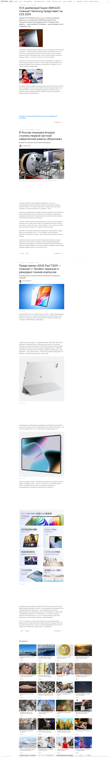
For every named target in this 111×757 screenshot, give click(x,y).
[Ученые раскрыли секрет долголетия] (64, 671)
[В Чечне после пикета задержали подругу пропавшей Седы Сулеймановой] (27, 671)
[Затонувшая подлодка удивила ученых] (64, 708)
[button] (31, 38)
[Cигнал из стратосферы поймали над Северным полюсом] (27, 745)
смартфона (37, 624)
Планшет (21, 621)
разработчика (43, 247)
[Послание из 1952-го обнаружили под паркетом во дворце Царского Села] (83, 671)
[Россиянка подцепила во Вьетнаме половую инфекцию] (46, 671)
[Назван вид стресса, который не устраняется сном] (46, 745)
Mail (2, 756)
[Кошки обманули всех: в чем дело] (83, 727)
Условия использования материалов (80, 756)
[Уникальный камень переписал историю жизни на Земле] (83, 653)
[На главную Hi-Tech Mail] (5, 1)
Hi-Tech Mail (31, 129)
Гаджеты (37, 262)
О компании (5, 756)
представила (52, 203)
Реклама (9, 756)
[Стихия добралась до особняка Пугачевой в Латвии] (83, 745)
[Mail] (2, 1)
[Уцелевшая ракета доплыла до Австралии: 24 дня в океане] (46, 653)
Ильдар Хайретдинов (27, 280)
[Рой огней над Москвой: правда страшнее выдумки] (83, 690)
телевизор (40, 615)
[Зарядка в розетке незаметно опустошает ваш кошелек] (83, 708)
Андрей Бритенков (27, 145)
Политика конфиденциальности (103, 756)
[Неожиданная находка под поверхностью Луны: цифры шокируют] (27, 708)
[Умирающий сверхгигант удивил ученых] (27, 653)
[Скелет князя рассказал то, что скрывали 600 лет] (46, 708)
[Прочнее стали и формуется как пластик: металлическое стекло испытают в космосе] (46, 690)
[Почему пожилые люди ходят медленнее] (27, 727)
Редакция (71, 756)
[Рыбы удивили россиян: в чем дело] (27, 690)
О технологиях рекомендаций (92, 756)
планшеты (57, 51)
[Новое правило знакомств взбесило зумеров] (64, 745)
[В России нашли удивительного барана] (64, 690)
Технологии (37, 129)
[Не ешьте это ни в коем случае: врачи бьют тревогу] (64, 653)
